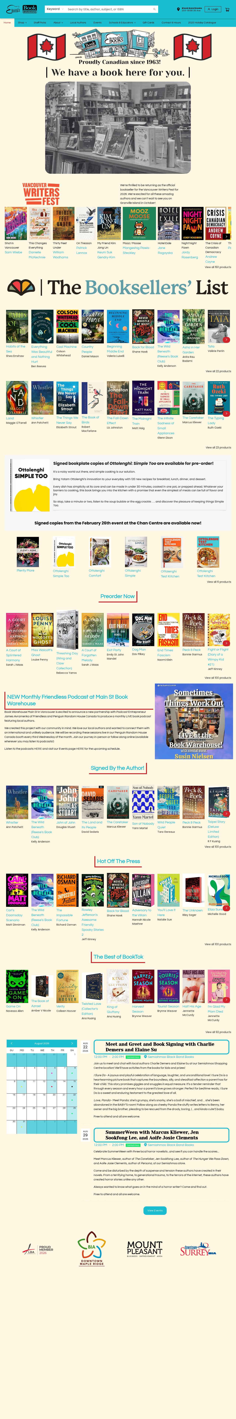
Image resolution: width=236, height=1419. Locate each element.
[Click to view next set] (9, 237)
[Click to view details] (16, 223)
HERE (38, 748)
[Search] (154, 9)
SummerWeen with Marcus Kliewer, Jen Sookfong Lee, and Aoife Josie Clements (152, 1135)
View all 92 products (218, 1032)
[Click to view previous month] (12, 1043)
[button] (189, 10)
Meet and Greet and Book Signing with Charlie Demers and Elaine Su (160, 1046)
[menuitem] (7, 22)
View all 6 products (219, 582)
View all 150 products (218, 267)
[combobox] (55, 9)
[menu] (118, 22)
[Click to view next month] (72, 1043)
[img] (194, 721)
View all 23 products (218, 447)
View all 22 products (218, 371)
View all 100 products (218, 678)
